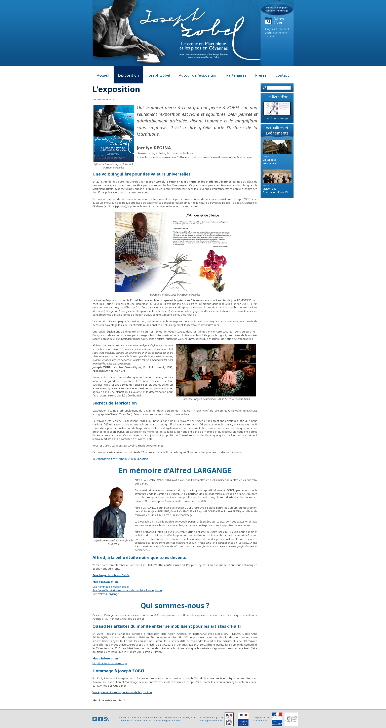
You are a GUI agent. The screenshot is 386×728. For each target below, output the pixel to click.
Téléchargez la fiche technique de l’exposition (120, 459)
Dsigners (176, 720)
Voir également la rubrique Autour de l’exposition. (122, 692)
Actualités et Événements (277, 130)
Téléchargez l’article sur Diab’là (110, 575)
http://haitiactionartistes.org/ (109, 663)
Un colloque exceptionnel (270, 161)
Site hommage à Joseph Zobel (110, 586)
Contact (282, 75)
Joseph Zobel (159, 75)
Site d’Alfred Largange (105, 594)
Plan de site (134, 717)
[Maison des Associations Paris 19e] (277, 182)
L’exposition (128, 75)
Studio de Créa (143, 720)
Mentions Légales (153, 717)
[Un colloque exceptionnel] (277, 153)
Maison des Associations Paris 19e (276, 190)
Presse (261, 75)
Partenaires (236, 75)
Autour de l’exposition (198, 75)
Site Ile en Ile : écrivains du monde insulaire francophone (127, 590)
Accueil (103, 75)
